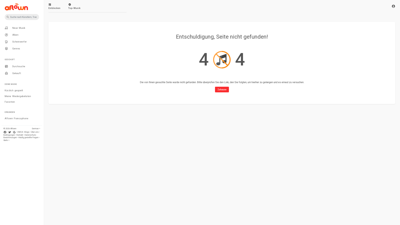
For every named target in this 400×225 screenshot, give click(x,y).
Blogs (26, 132)
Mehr (6, 140)
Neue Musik (18, 28)
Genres (15, 48)
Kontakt (20, 135)
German (35, 129)
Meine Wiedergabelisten (18, 96)
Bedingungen (9, 135)
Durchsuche (18, 66)
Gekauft (16, 73)
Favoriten (10, 101)
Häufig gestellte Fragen (28, 137)
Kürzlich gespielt (14, 90)
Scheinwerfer (19, 41)
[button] (22, 17)
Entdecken (54, 8)
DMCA (20, 132)
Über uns (35, 132)
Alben (14, 34)
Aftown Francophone (16, 118)
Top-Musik (74, 8)
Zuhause (222, 89)
